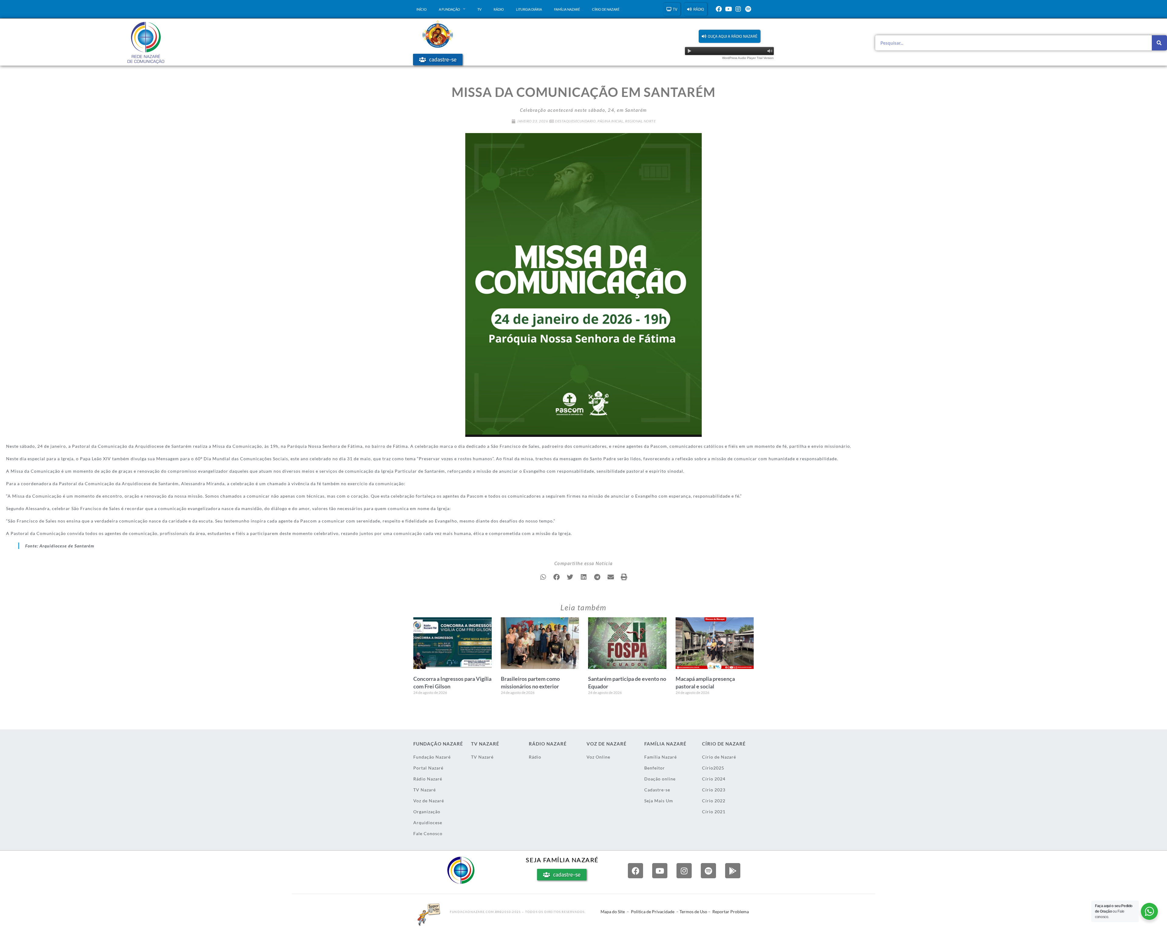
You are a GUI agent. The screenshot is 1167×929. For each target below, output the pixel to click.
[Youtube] (728, 9)
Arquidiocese (427, 822)
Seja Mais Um (658, 800)
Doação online (660, 778)
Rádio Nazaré (427, 778)
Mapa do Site (613, 911)
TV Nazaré (424, 789)
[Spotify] (748, 9)
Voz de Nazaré (428, 800)
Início (421, 9)
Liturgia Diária (529, 9)
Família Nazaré (567, 9)
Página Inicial (610, 121)
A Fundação (449, 9)
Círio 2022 (713, 800)
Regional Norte (640, 121)
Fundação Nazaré (432, 756)
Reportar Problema (730, 911)
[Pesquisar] (1159, 42)
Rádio (499, 9)
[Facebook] (718, 9)
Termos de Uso (693, 911)
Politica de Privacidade (652, 911)
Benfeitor (654, 767)
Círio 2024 (713, 778)
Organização (426, 811)
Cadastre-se (657, 789)
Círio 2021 (713, 811)
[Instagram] (738, 9)
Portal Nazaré (428, 767)
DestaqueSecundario (575, 121)
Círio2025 (713, 767)
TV (479, 9)
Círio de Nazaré (605, 9)
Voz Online (598, 756)
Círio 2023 (713, 789)
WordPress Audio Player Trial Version (748, 58)
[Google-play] (732, 870)
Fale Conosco (427, 833)
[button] (729, 36)
